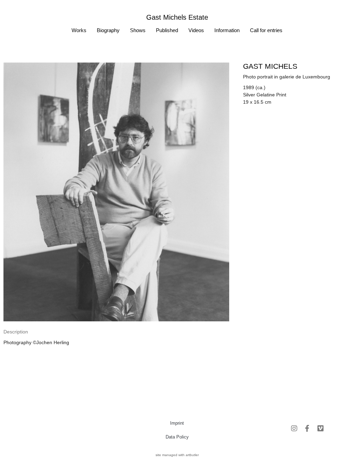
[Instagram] (294, 428)
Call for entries (266, 30)
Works (79, 30)
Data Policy (177, 437)
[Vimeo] (320, 428)
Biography (108, 30)
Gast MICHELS (270, 66)
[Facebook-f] (307, 428)
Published (167, 30)
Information (227, 30)
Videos (196, 30)
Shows (138, 30)
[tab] (15, 332)
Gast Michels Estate (177, 17)
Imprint (177, 423)
